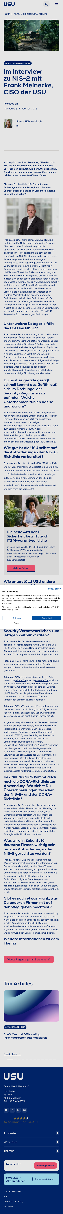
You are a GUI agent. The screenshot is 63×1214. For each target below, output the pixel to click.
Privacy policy (54, 589)
